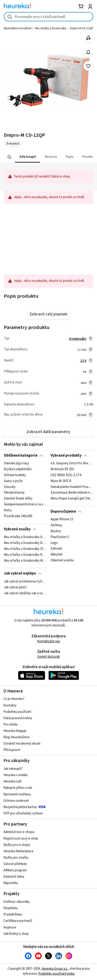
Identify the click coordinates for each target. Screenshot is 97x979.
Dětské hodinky (15, 475)
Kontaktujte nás (48, 641)
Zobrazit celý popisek (48, 314)
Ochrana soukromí (16, 800)
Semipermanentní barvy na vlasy (25, 504)
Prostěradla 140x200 (18, 516)
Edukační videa (13, 876)
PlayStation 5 (60, 537)
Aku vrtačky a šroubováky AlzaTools (25, 560)
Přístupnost (11, 750)
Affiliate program (15, 870)
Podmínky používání (17, 711)
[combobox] (48, 16)
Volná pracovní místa (17, 718)
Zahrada (56, 549)
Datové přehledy (15, 864)
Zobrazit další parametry (48, 432)
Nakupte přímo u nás (17, 787)
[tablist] (48, 157)
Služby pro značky (15, 857)
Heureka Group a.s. (55, 968)
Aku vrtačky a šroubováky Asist (25, 537)
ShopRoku (10, 908)
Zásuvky (10, 487)
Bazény (56, 531)
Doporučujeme (63, 511)
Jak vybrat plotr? (15, 587)
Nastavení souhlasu (17, 794)
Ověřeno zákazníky (16, 901)
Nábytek (56, 555)
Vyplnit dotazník (48, 656)
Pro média (10, 724)
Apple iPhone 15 (62, 519)
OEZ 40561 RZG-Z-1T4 (66, 475)
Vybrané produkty (66, 455)
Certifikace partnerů (17, 920)
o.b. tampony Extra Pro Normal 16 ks (72, 463)
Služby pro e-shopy (16, 845)
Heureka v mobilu (15, 775)
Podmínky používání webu (56, 973)
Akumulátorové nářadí (17, 28)
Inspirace (9, 927)
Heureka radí (12, 781)
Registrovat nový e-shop (20, 838)
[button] (27, 157)
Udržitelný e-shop (16, 933)
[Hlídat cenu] (88, 52)
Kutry (8, 510)
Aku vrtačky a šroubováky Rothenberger (25, 555)
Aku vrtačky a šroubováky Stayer (25, 549)
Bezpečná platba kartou (20, 807)
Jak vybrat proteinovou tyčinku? (25, 581)
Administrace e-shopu (18, 832)
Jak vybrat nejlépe (20, 573)
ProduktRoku (12, 914)
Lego (54, 543)
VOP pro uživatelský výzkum (23, 813)
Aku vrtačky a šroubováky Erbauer (25, 543)
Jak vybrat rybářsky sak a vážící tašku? (25, 593)
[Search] (9, 157)
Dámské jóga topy (16, 463)
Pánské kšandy (14, 493)
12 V (83, 360)
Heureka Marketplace (18, 851)
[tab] (27, 157)
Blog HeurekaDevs (16, 737)
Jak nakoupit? (13, 768)
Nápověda (10, 883)
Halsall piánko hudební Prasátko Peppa (72, 487)
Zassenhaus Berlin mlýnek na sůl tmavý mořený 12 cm (72, 493)
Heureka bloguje (14, 730)
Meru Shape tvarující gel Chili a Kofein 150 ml (72, 498)
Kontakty (9, 705)
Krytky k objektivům (18, 469)
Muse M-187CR (61, 481)
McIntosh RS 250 (62, 469)
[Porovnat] (88, 38)
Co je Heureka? (13, 699)
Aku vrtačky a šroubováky (50, 28)
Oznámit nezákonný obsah (21, 743)
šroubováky (77, 338)
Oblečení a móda (62, 560)
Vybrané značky (17, 529)
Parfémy (56, 525)
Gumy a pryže (13, 481)
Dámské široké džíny (18, 498)
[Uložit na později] (88, 66)
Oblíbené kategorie (20, 455)
